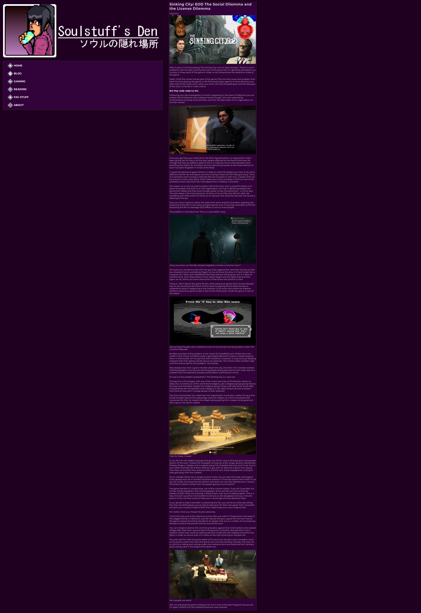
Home (17, 65)
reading (20, 89)
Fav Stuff (21, 97)
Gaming (19, 81)
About (18, 105)
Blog (17, 73)
